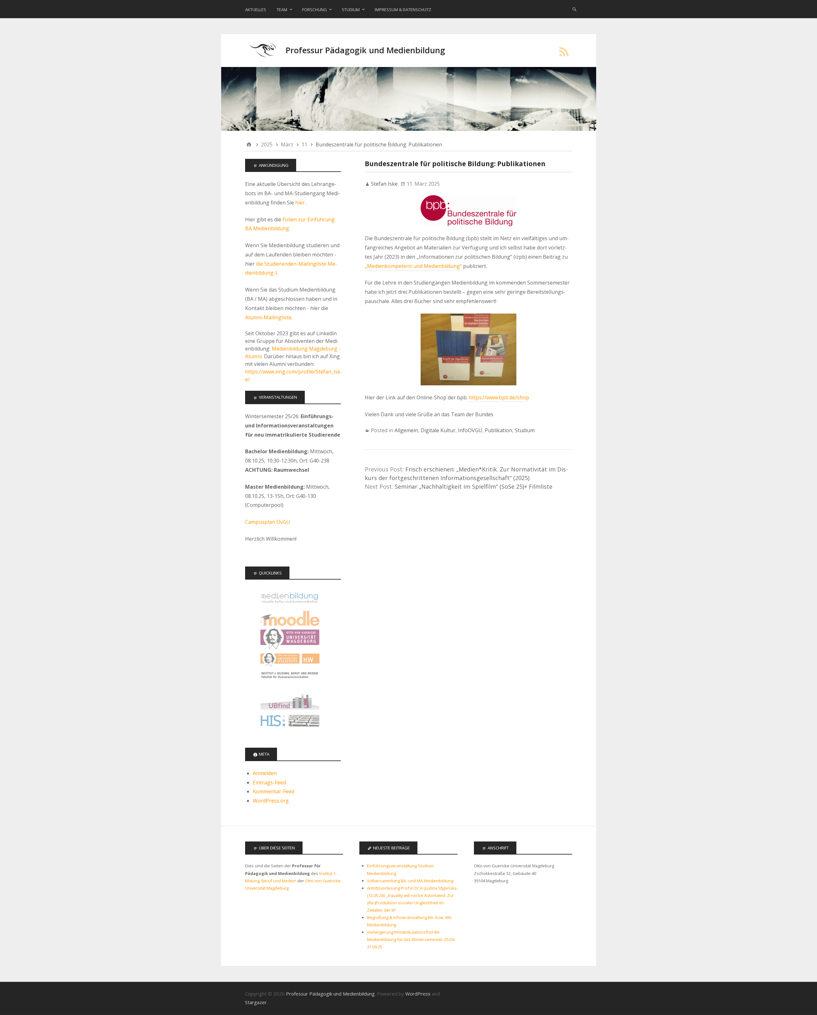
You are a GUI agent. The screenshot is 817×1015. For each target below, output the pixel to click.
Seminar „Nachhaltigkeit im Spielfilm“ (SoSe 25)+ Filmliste (473, 486)
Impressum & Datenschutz (403, 9)
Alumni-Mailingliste (268, 317)
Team (282, 9)
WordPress (418, 993)
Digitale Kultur (438, 430)
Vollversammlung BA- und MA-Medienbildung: (410, 881)
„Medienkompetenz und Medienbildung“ (413, 266)
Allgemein (406, 430)
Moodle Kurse (289, 618)
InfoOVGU (470, 430)
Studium (351, 9)
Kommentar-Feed (273, 791)
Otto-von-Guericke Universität (289, 639)
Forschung (314, 9)
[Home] (249, 144)
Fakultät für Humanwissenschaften (289, 659)
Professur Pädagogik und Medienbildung (365, 50)
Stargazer (256, 1002)
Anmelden (265, 773)
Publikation (498, 430)
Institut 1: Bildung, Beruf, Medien (289, 680)
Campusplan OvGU (267, 521)
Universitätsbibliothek (289, 701)
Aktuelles (255, 9)
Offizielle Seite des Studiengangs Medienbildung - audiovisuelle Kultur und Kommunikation (289, 597)
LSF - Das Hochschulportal (289, 722)
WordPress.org (271, 800)
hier (300, 202)
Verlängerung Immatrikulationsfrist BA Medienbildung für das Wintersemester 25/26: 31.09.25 (411, 939)
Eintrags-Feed (269, 782)
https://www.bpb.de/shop (499, 397)
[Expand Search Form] (574, 9)
